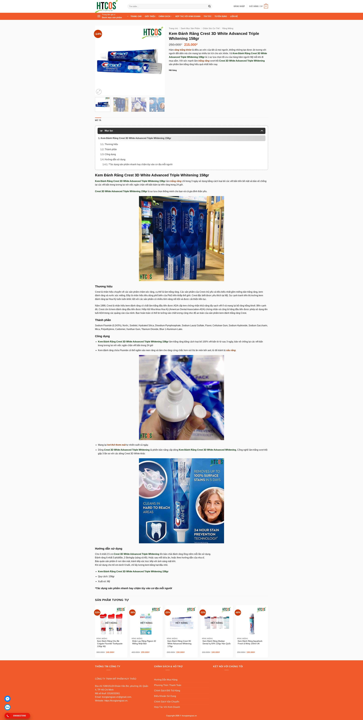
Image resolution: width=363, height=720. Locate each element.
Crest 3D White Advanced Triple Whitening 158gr (121, 191)
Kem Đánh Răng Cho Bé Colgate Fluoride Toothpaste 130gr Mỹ (110, 643)
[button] (239, 6)
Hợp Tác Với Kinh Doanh (188, 16)
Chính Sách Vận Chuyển (166, 701)
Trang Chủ (136, 16)
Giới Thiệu (150, 16)
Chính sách (164, 16)
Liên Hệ (234, 16)
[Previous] (100, 60)
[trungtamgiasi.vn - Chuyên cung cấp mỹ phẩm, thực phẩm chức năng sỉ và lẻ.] (109, 6)
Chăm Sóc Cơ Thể (211, 28)
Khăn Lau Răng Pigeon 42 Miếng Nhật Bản (144, 642)
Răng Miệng (227, 28)
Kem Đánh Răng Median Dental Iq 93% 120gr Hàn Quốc (217, 642)
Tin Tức (207, 16)
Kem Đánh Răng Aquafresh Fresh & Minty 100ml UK (250, 642)
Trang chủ (173, 28)
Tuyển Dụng (221, 16)
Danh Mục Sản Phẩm (190, 28)
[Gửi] (209, 6)
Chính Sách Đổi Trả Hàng (167, 690)
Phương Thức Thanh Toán (167, 685)
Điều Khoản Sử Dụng (165, 696)
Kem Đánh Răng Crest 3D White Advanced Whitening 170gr (179, 643)
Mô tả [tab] (98, 120)
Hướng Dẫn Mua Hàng (165, 679)
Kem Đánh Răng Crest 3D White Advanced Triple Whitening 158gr (133, 341)
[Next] (159, 60)
